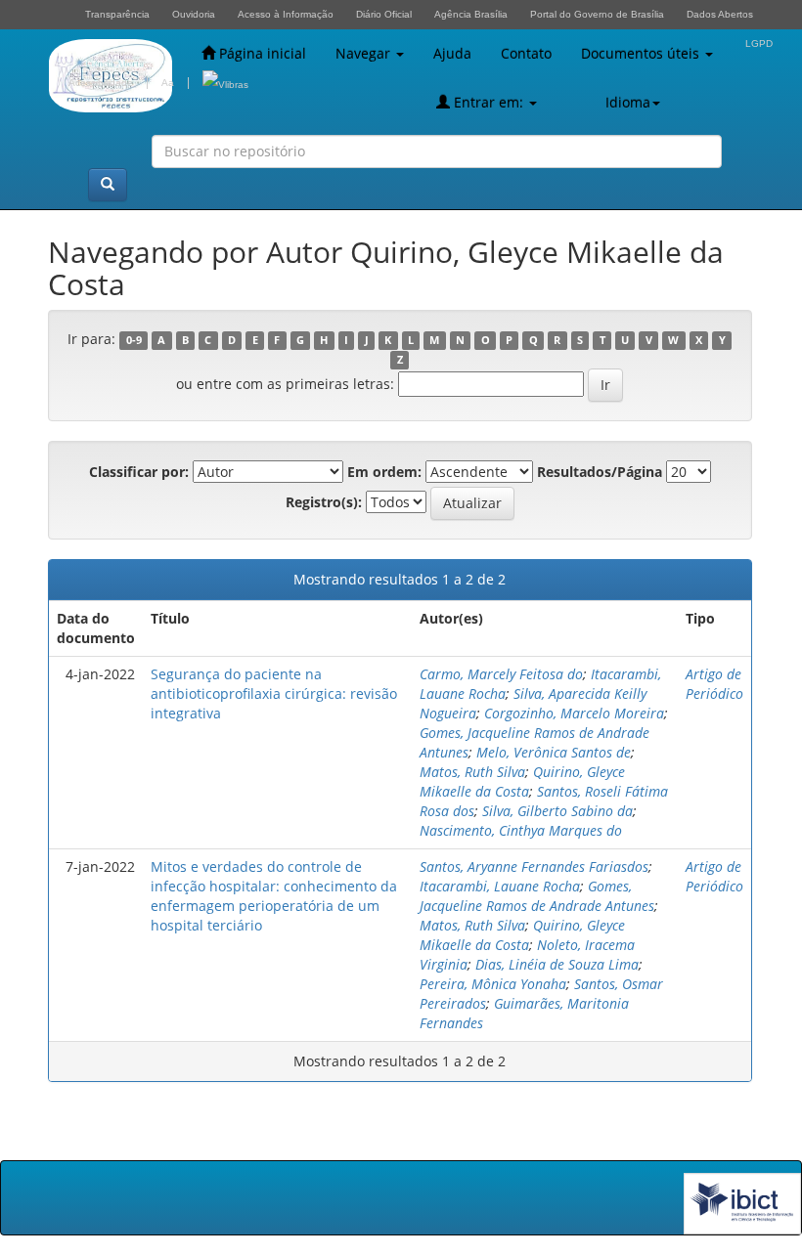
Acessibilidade (100, 82)
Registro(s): (324, 502)
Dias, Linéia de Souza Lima (557, 964)
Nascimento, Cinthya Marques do (521, 830)
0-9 (134, 340)
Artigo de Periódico (714, 684)
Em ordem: (384, 471)
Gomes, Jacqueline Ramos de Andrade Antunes (537, 896)
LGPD (759, 43)
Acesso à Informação (286, 14)
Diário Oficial (384, 14)
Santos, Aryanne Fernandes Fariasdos (534, 866)
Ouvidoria (193, 14)
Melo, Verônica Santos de (553, 752)
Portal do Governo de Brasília (597, 14)
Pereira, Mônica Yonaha (493, 983)
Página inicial (260, 53)
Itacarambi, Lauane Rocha (500, 886)
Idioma (627, 102)
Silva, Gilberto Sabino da (557, 810)
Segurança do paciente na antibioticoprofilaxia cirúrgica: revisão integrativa (274, 693)
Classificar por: (139, 471)
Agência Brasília (471, 14)
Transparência (117, 14)
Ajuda (452, 53)
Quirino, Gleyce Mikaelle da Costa (522, 781)
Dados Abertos (720, 14)
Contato (526, 53)
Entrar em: (488, 102)
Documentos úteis (642, 53)
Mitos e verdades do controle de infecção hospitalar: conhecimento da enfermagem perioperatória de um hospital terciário (274, 895)
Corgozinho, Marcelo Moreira (574, 713)
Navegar (364, 53)
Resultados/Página (599, 471)
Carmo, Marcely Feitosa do (501, 674)
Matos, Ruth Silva (472, 771)
